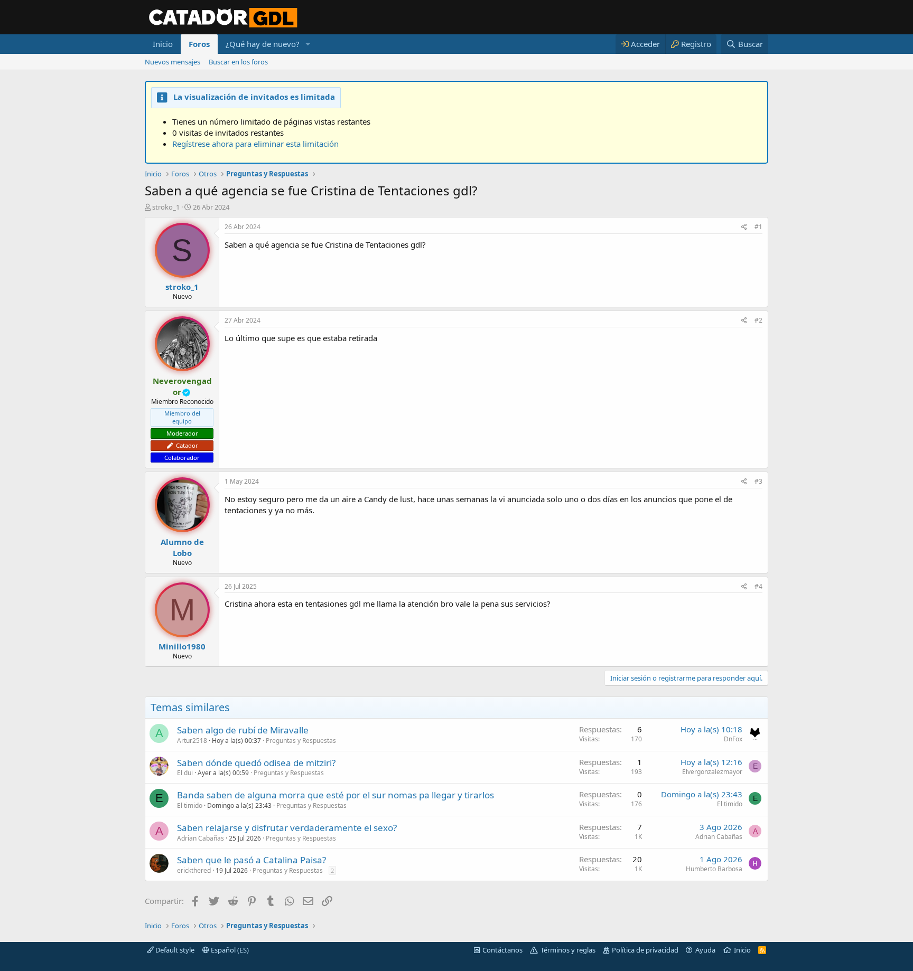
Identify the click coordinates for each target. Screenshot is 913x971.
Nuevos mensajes (172, 62)
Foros (199, 44)
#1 (758, 226)
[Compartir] (744, 227)
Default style (174, 950)
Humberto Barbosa (714, 868)
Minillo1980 (182, 646)
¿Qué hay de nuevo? (263, 44)
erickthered (194, 870)
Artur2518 (192, 740)
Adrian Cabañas (200, 838)
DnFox (733, 738)
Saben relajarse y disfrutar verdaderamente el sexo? (287, 828)
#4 (758, 586)
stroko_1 (166, 207)
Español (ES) (229, 950)
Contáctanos (502, 950)
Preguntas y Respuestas (301, 740)
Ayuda (705, 950)
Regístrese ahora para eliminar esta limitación (255, 143)
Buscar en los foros (238, 62)
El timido (189, 805)
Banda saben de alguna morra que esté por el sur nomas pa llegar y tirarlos (335, 795)
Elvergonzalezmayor (712, 771)
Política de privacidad (645, 950)
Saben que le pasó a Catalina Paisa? (251, 860)
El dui (185, 772)
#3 (758, 481)
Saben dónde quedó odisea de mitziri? (256, 763)
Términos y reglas (568, 950)
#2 (758, 320)
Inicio (163, 44)
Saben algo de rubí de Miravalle (243, 730)
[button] (308, 44)
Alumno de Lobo (182, 547)
